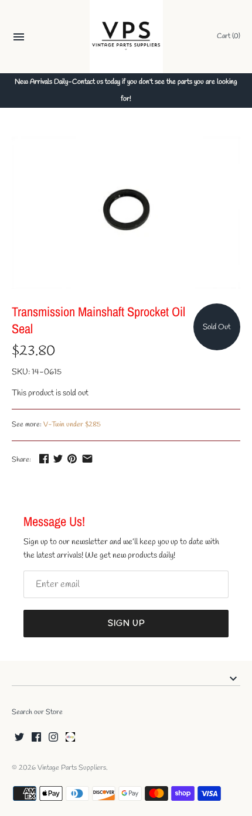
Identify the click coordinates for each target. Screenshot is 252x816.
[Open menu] (19, 38)
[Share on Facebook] (44, 458)
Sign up (126, 623)
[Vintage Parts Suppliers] (126, 36)
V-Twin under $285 (72, 424)
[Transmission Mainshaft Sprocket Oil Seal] (126, 212)
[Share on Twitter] (58, 458)
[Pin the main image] (72, 458)
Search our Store (37, 712)
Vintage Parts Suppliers (72, 768)
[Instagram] (53, 738)
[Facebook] (36, 738)
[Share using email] (87, 458)
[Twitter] (19, 738)
